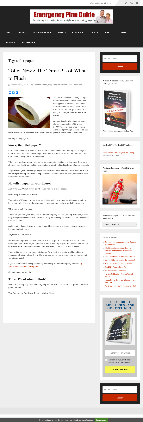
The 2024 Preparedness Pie (115, 267)
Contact (123, 32)
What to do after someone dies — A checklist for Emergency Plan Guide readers (118, 250)
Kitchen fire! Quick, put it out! (115, 270)
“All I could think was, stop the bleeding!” (120, 260)
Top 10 (92, 32)
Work (60, 32)
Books (9, 42)
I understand (101, 420)
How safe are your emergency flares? (119, 264)
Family (21, 32)
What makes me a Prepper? (101, 3)
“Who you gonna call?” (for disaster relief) (120, 286)
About (108, 32)
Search (120, 67)
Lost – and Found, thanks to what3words (120, 257)
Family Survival (40, 85)
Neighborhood (41, 32)
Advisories (27, 42)
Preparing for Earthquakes (60, 85)
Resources (77, 85)
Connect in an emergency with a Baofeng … (119, 153)
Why (8, 32)
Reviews (76, 32)
